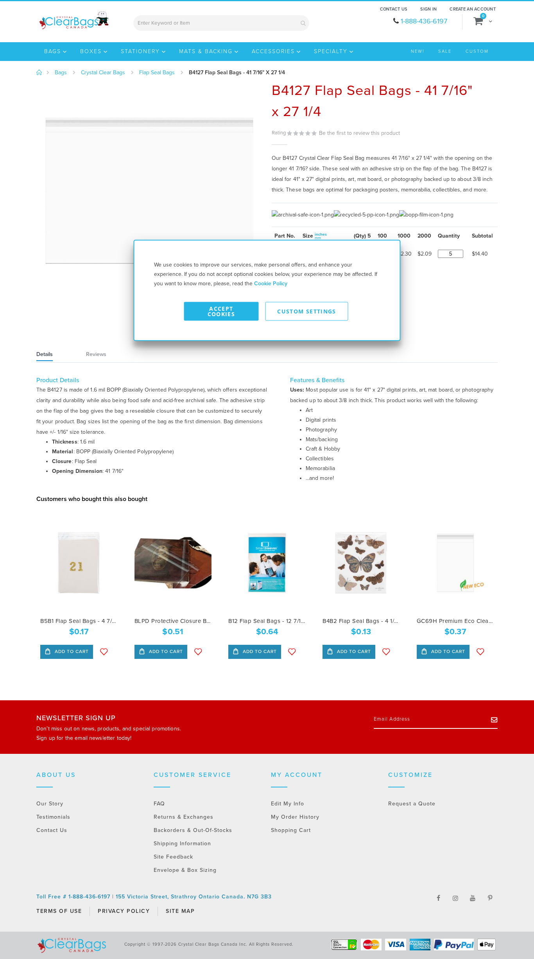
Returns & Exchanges (183, 817)
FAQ (159, 803)
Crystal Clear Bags (103, 72)
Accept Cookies (221, 311)
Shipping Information (182, 843)
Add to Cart (71, 651)
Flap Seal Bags (157, 72)
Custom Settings (306, 311)
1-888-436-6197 (424, 21)
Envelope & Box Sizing (185, 870)
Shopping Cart (291, 830)
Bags (61, 72)
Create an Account (473, 9)
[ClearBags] (73, 20)
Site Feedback (173, 856)
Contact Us (394, 9)
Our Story (49, 803)
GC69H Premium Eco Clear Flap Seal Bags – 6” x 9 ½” (455, 620)
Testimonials (53, 817)
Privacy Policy (124, 911)
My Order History (295, 817)
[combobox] (221, 23)
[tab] (54, 355)
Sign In (428, 9)
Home (39, 73)
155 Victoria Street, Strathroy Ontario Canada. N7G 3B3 (194, 896)
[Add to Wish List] (104, 651)
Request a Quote (411, 803)
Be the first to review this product (359, 133)
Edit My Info (287, 803)
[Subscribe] (494, 719)
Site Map (180, 911)
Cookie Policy (270, 283)
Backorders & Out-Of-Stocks (193, 830)
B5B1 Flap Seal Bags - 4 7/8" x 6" (78, 620)
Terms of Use (59, 911)
